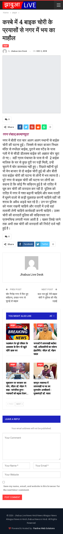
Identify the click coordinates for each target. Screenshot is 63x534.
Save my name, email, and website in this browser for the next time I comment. (31, 488)
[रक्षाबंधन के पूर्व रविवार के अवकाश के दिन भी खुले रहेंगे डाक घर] (18, 331)
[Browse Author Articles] (31, 263)
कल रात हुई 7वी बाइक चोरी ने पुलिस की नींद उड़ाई (47, 298)
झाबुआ (6, 46)
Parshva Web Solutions (44, 528)
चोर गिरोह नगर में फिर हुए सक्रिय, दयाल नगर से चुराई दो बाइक (17, 298)
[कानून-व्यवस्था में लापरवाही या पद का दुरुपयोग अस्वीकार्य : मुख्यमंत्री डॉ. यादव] (45, 371)
